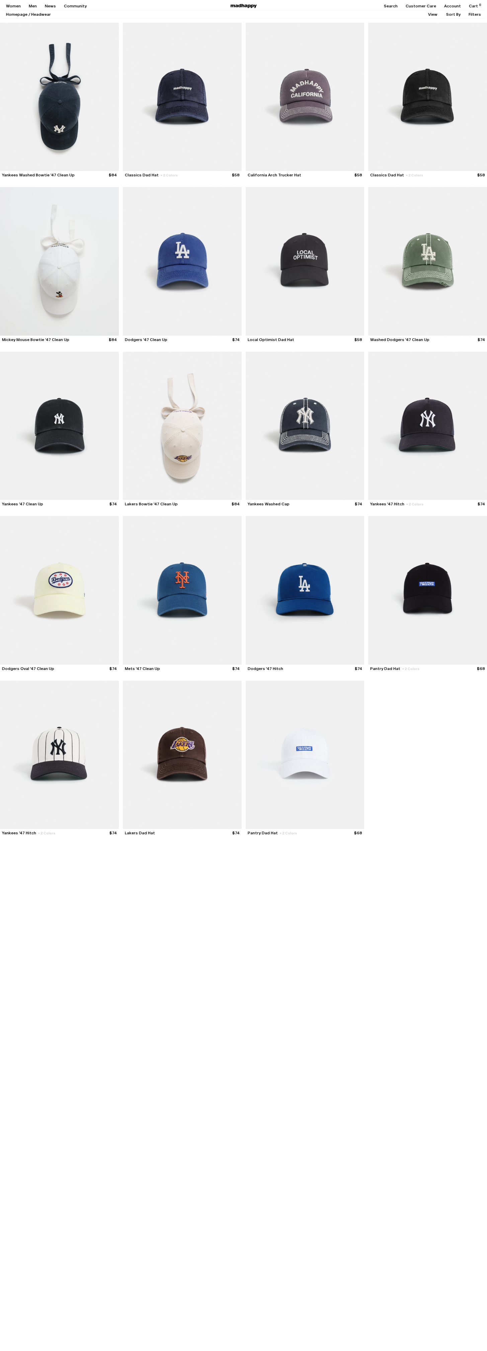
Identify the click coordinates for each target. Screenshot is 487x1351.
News (50, 6)
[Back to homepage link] (244, 6)
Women (13, 6)
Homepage (16, 14)
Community (75, 6)
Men (33, 6)
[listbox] (433, 14)
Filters (475, 14)
